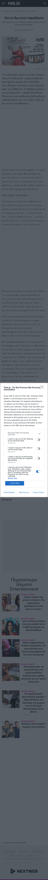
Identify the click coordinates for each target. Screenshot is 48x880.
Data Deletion (9, 492)
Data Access (24, 492)
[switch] (38, 439)
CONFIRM (14, 483)
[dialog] (24, 440)
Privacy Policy (38, 492)
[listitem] (24, 433)
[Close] (43, 387)
